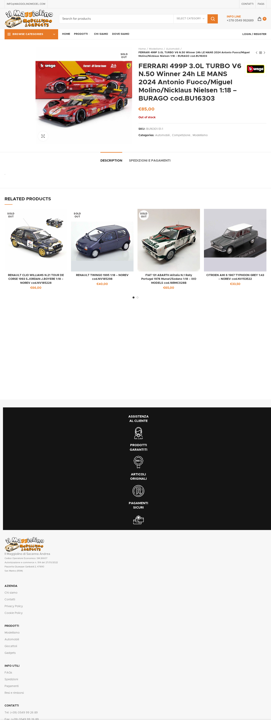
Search (213, 18)
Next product (264, 53)
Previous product (257, 53)
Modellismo (156, 49)
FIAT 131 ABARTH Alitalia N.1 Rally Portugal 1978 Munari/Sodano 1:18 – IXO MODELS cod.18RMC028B (168, 279)
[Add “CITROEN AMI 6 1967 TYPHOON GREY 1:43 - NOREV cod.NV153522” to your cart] (263, 215)
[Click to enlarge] (43, 136)
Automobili (173, 49)
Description (111, 160)
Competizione (181, 135)
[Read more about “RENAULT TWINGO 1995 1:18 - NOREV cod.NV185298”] (131, 215)
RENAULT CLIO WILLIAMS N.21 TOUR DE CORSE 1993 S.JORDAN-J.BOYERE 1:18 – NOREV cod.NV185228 (36, 279)
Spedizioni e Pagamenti (150, 160)
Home (142, 49)
